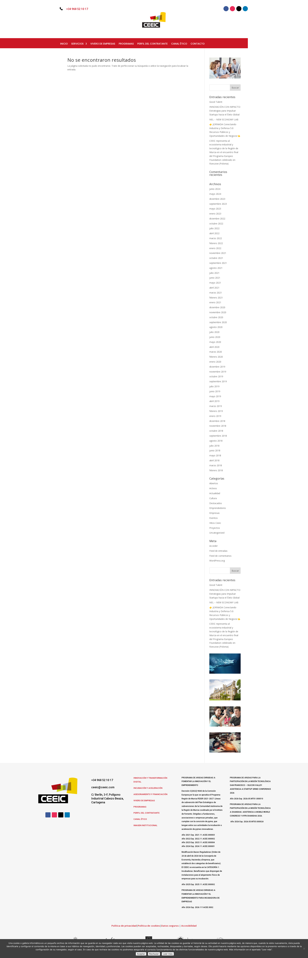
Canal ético (140, 819)
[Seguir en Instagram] (232, 8)
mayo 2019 (215, 396)
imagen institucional (145, 825)
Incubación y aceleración (147, 788)
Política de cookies (149, 925)
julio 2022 (214, 228)
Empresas (214, 513)
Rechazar (154, 954)
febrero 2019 (216, 411)
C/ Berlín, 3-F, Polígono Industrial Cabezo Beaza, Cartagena (107, 798)
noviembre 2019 (217, 371)
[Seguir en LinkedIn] (245, 8)
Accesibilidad (189, 925)
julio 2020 (214, 332)
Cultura (213, 498)
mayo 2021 (215, 282)
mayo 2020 (215, 341)
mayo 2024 (215, 193)
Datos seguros (170, 925)
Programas (126, 44)
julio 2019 (214, 386)
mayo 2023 (215, 208)
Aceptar (141, 954)
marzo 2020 (215, 351)
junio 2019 (214, 391)
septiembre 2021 (218, 262)
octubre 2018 (216, 430)
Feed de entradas (218, 550)
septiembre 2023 (218, 203)
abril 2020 (214, 346)
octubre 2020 (216, 317)
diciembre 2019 (217, 366)
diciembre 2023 (217, 198)
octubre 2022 (216, 223)
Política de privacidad (124, 925)
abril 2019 (214, 401)
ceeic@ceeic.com (102, 787)
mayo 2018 (215, 455)
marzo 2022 (215, 238)
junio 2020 (214, 337)
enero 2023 (215, 213)
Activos (213, 488)
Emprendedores (217, 508)
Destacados (215, 503)
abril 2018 (214, 460)
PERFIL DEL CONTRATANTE (152, 44)
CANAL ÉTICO (179, 44)
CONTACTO (198, 44)
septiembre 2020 (218, 322)
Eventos (213, 517)
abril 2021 (214, 287)
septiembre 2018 (218, 435)
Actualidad (214, 493)
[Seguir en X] (238, 8)
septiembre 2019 (218, 381)
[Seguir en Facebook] (226, 8)
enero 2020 (215, 361)
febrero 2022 (216, 243)
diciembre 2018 (217, 421)
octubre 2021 (216, 257)
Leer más (168, 954)
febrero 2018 (216, 470)
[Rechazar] (304, 948)
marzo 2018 (215, 465)
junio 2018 (214, 450)
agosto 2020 (215, 327)
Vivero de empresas (144, 800)
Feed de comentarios (220, 555)
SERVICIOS (77, 44)
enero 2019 (215, 416)
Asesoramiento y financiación (150, 794)
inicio (64, 44)
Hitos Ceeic (215, 522)
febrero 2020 (216, 356)
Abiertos (213, 483)
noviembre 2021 (217, 253)
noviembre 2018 (217, 425)
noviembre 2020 (217, 312)
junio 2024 (214, 188)
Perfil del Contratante (146, 813)
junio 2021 (214, 277)
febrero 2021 (216, 297)
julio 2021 (214, 272)
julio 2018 (214, 445)
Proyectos (214, 527)
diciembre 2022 (217, 218)
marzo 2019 (215, 406)
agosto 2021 (215, 267)
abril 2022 (214, 233)
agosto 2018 (215, 440)
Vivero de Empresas (102, 44)
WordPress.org (217, 560)
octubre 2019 (216, 376)
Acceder (213, 545)
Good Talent (215, 101)
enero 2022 (215, 248)
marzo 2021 (215, 292)
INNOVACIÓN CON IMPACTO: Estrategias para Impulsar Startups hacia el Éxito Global (225, 110)
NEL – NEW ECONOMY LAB (223, 119)
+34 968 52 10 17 (77, 9)
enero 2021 (215, 302)
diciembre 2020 (217, 307)
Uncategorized (216, 532)
